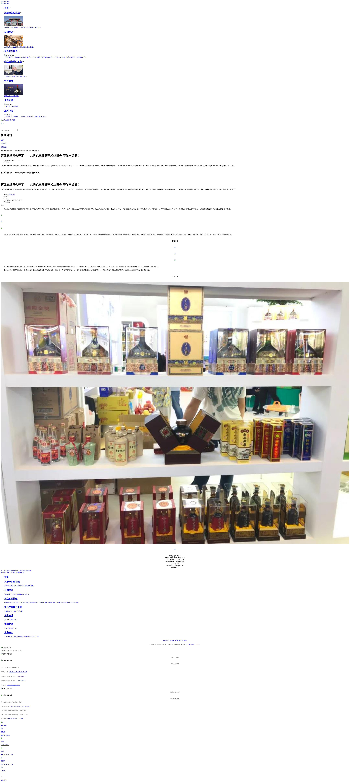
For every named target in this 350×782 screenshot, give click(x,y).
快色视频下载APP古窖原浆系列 (66, 57)
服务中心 (8, 110)
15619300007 (22, 680)
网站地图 (4, 780)
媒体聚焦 (23, 47)
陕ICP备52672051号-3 (192, 644)
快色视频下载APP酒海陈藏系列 (44, 57)
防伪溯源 (16, 116)
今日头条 (166, 640)
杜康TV (38, 27)
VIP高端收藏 (81, 57)
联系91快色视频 (40, 116)
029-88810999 (22, 672)
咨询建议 (31, 116)
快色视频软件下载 (13, 61)
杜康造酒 (16, 27)
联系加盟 (23, 76)
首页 (6, 8)
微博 (180, 640)
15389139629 (22, 676)
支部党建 (8, 106)
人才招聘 (8, 116)
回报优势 (16, 76)
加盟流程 (8, 76)
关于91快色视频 (12, 12)
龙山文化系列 (20, 57)
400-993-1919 (13, 672)
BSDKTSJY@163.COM (13, 685)
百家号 (184, 640)
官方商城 (8, 81)
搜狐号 (172, 640)
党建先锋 (8, 100)
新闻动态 (8, 47)
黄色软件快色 (11, 51)
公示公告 (30, 47)
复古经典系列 (9, 57)
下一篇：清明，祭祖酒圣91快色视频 (12, 572)
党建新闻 (15, 106)
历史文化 (31, 27)
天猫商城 (15, 96)
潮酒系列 (29, 57)
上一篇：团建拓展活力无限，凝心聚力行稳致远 (16, 570)
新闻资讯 (8, 32)
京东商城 (8, 96)
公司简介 (8, 27)
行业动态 (16, 47)
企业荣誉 (23, 27)
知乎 (176, 640)
